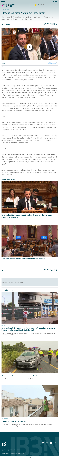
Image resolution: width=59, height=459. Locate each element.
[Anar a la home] (2, 6)
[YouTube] (11, 6)
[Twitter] (45, 24)
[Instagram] (8, 6)
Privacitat (30, 457)
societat (4, 325)
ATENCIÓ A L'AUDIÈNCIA (9, 453)
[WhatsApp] (54, 24)
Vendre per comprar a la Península (14, 421)
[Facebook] (6, 6)
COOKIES (3, 453)
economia (5, 418)
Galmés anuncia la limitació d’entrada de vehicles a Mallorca (23, 259)
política (5, 9)
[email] (52, 24)
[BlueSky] (13, 6)
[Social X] (4, 6)
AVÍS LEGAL (15, 453)
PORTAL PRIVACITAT (21, 453)
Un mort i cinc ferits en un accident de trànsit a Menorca (22, 376)
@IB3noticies (51, 63)
